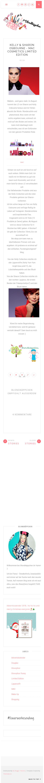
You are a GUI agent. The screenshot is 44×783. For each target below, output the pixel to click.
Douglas (14, 663)
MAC (22, 162)
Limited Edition (17, 678)
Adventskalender (18, 658)
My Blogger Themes (19, 771)
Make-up (15, 694)
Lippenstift (15, 684)
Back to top (34, 779)
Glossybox (15, 668)
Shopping (15, 699)
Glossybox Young (18, 673)
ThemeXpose (7, 774)
